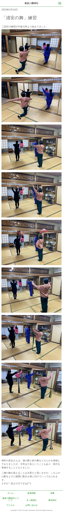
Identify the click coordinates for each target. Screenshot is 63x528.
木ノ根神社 (31, 500)
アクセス (10, 505)
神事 (52, 493)
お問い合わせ (31, 505)
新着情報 (31, 493)
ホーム (10, 493)
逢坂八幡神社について (10, 499)
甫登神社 (52, 500)
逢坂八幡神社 (31, 3)
